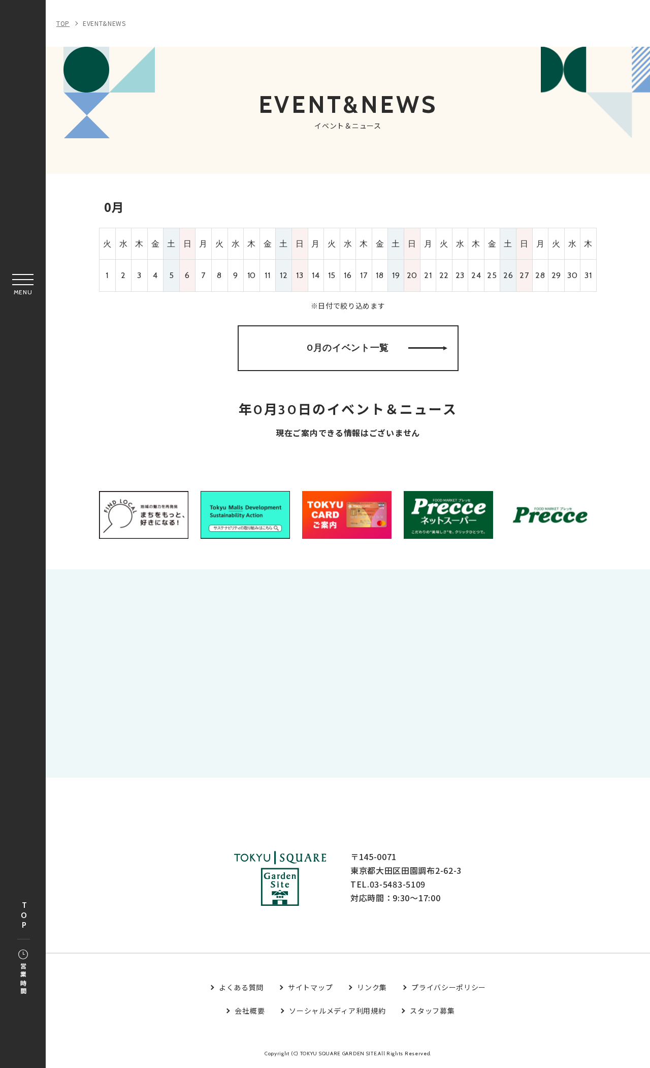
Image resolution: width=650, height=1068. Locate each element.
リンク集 (372, 987)
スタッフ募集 (432, 1010)
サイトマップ (310, 987)
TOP (23, 916)
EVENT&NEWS (104, 23)
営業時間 (23, 979)
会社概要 (250, 1010)
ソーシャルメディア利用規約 (337, 1010)
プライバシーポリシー (448, 987)
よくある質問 (241, 987)
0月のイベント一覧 (348, 347)
